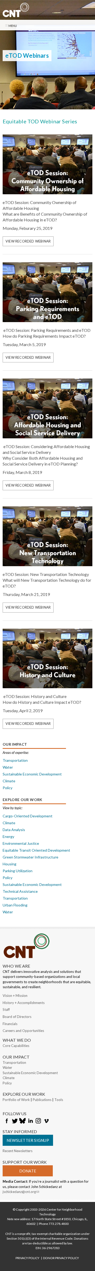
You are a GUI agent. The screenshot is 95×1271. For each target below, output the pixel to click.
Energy (8, 836)
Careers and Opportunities (23, 1031)
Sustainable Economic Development (32, 774)
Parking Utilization (17, 871)
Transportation (15, 760)
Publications (42, 1100)
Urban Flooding (15, 905)
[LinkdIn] (30, 1121)
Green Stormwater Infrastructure (30, 857)
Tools (58, 1100)
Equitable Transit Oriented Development (36, 850)
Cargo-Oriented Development (28, 816)
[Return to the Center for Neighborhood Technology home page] (16, 14)
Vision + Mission (15, 995)
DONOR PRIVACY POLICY (61, 1258)
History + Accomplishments (24, 1003)
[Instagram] (38, 1121)
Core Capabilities (16, 1046)
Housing (9, 864)
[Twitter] (14, 1121)
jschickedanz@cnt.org (21, 1192)
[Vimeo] (46, 1121)
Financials (10, 1024)
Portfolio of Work (16, 1100)
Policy (7, 787)
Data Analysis (14, 829)
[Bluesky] (22, 1121)
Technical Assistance (20, 891)
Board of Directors (17, 1017)
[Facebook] (7, 1121)
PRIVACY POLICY (27, 1258)
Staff (6, 1009)
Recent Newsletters (17, 1151)
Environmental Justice (21, 843)
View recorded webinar (28, 241)
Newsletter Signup (28, 1140)
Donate (27, 1170)
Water (8, 767)
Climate (9, 781)
